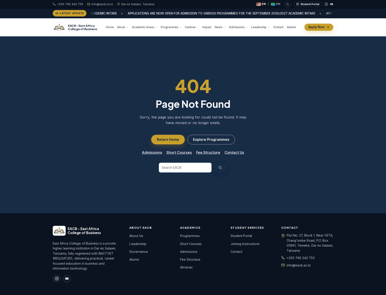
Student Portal (309, 4)
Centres (190, 27)
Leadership (258, 27)
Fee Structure (208, 152)
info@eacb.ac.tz (102, 4)
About (121, 27)
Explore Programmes (211, 139)
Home (110, 27)
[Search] (287, 4)
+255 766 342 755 (70, 4)
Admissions (237, 27)
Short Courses (179, 152)
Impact (206, 27)
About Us (136, 236)
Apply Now (316, 27)
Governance (138, 251)
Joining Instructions (245, 244)
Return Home (168, 139)
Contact (278, 27)
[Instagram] (326, 4)
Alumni (291, 27)
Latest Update (72, 13)
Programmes (169, 27)
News (218, 27)
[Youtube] (331, 4)
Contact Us (234, 152)
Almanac (186, 267)
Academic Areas (143, 27)
